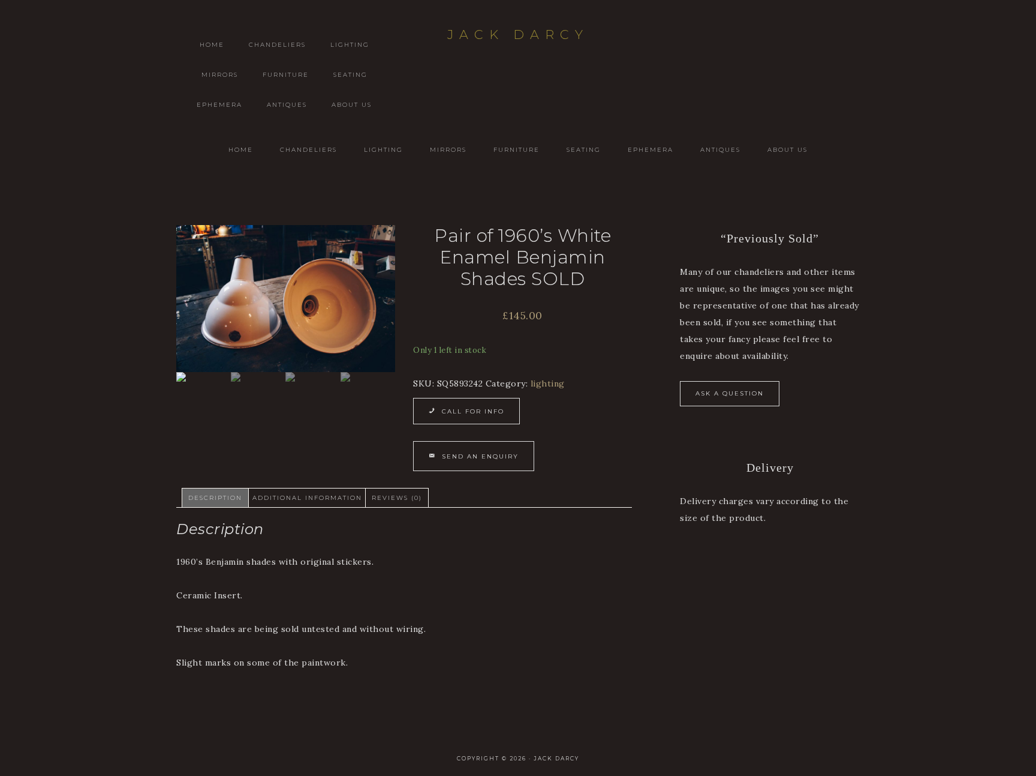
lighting (548, 383)
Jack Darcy (518, 34)
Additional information (307, 498)
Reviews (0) (397, 498)
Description (215, 498)
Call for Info (473, 411)
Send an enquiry (480, 456)
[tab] (215, 498)
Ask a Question (729, 393)
